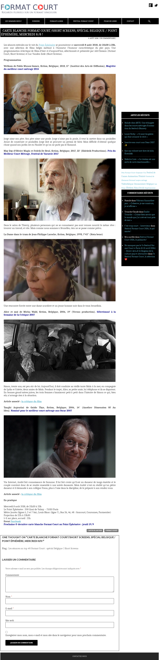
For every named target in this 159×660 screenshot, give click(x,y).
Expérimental (150, 188)
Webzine (36, 21)
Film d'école (139, 188)
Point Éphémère (47, 45)
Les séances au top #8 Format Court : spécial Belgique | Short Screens (43, 548)
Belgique (150, 184)
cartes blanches (95, 530)
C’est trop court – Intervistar (137, 225)
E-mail (9, 608)
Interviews (131, 72)
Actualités (131, 59)
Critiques (130, 64)
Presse (128, 46)
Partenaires (131, 50)
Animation (133, 176)
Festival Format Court (83, 21)
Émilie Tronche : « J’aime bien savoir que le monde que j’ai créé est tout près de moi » (140, 216)
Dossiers (129, 68)
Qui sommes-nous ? (13, 21)
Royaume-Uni (141, 173)
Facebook (16, 521)
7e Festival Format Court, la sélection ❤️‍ (140, 256)
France (142, 176)
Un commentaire (107, 38)
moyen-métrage (141, 180)
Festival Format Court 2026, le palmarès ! (139, 238)
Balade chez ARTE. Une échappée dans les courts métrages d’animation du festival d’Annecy (140, 125)
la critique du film (31, 401)
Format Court (111, 530)
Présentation (132, 38)
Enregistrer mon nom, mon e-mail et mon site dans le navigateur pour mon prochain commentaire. (55, 635)
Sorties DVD (131, 80)
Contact (130, 21)
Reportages (131, 76)
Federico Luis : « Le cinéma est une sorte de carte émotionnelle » (140, 160)
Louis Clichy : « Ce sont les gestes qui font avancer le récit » (139, 135)
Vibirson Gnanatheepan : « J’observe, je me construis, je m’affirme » (140, 203)
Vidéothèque (127, 184)
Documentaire (140, 184)
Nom (8, 596)
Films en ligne (110, 21)
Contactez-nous (80, 656)
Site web (9, 620)
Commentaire (12, 575)
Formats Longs (56, 21)
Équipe (129, 42)
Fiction (129, 187)
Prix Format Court (128, 173)
